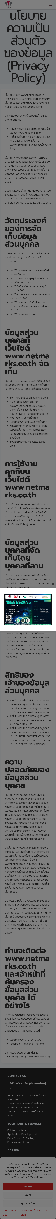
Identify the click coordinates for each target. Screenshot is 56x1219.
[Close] (53, 584)
